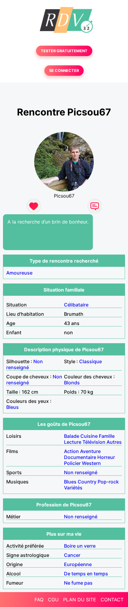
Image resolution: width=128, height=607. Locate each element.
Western (91, 463)
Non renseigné (24, 364)
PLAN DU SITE (79, 600)
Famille (107, 436)
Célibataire (76, 305)
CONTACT (112, 600)
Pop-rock (108, 482)
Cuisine (89, 436)
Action (71, 451)
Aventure (90, 451)
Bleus (12, 407)
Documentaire (80, 457)
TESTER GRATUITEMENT (64, 51)
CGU (53, 600)
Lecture (72, 442)
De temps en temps (86, 574)
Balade (71, 436)
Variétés (73, 488)
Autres (114, 442)
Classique (90, 361)
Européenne (78, 564)
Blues (70, 482)
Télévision (93, 442)
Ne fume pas (78, 583)
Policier (72, 463)
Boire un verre (80, 546)
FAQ (39, 600)
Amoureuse (19, 273)
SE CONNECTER (64, 70)
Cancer (72, 555)
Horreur (106, 457)
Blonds (72, 383)
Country (87, 482)
